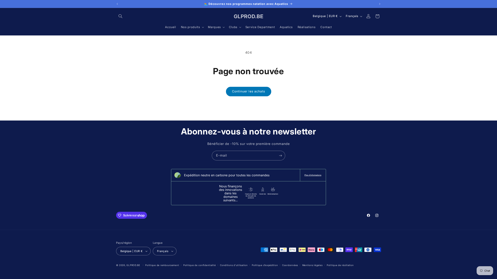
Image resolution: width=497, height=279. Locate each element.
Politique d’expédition (265, 265)
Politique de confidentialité (199, 265)
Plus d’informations (312, 175)
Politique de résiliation (340, 265)
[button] (120, 16)
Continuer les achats (248, 91)
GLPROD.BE (133, 265)
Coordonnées (290, 265)
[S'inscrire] (280, 155)
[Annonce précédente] (117, 4)
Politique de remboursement (162, 265)
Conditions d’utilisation (234, 265)
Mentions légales (312, 265)
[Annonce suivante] (379, 4)
